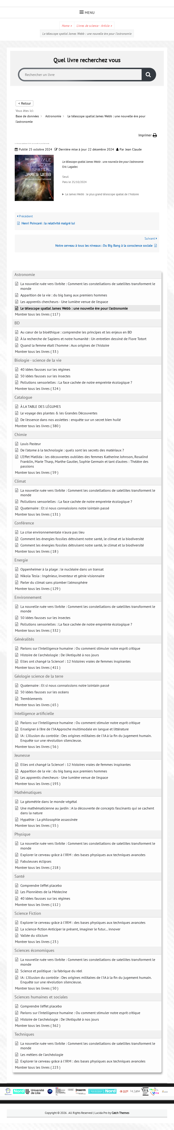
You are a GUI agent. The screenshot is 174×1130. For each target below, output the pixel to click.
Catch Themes (120, 1113)
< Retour (24, 103)
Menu (89, 12)
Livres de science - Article (94, 26)
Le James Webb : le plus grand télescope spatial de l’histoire (102, 194)
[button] (147, 135)
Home (67, 26)
